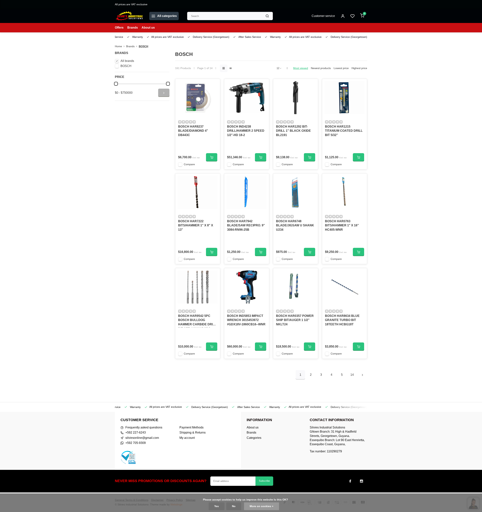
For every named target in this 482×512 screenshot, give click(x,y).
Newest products (321, 68)
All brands (127, 60)
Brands (132, 27)
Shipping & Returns (192, 432)
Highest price (359, 68)
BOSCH (143, 46)
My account (187, 437)
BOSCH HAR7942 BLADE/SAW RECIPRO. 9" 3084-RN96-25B (246, 225)
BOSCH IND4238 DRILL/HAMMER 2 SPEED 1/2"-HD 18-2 (245, 131)
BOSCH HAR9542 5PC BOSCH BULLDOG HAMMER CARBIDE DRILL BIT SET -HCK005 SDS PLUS (197, 320)
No (234, 506)
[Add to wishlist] (214, 84)
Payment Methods (191, 427)
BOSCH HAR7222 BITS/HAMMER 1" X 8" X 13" (195, 225)
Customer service (323, 15)
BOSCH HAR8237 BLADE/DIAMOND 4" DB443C (193, 131)
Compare (189, 164)
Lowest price (341, 68)
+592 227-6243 (135, 432)
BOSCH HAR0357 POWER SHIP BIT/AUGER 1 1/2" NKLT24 (295, 320)
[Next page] (362, 375)
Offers (119, 27)
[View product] (211, 157)
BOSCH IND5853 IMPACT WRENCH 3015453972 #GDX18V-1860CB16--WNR (246, 320)
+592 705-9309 (135, 442)
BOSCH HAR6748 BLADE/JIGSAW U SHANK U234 (295, 225)
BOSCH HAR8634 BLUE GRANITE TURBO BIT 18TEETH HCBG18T (342, 320)
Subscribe (264, 480)
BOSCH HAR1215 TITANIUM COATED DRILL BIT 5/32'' (344, 131)
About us (148, 27)
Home (118, 46)
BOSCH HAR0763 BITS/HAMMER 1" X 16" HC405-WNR (342, 225)
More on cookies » (261, 506)
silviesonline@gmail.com (142, 437)
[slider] (116, 84)
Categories (254, 437)
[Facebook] (350, 481)
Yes (216, 506)
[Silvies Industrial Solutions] (129, 16)
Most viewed (300, 68)
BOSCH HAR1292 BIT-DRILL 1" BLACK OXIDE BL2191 (293, 131)
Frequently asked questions (143, 427)
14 (352, 374)
